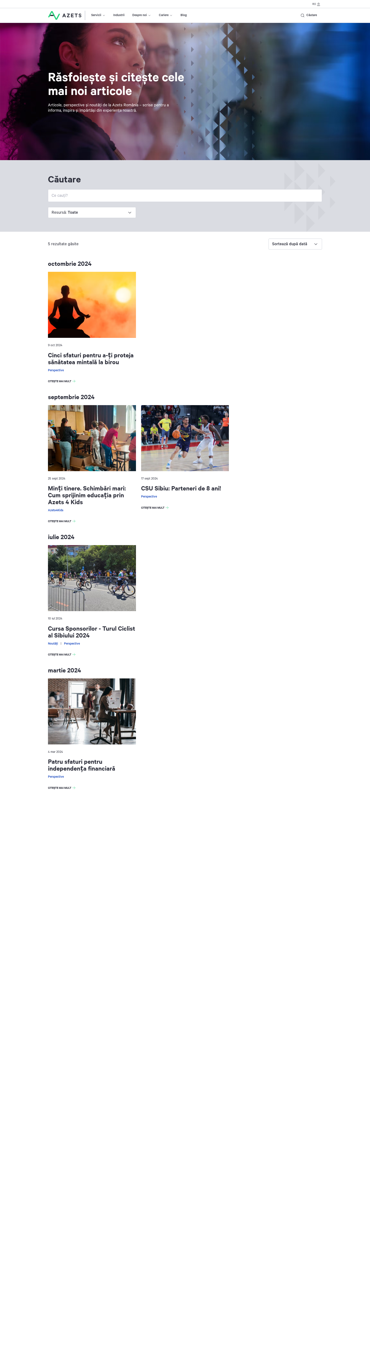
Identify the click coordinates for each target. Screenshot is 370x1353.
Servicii (96, 15)
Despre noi (139, 15)
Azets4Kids (55, 510)
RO (314, 4)
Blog (184, 15)
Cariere (164, 15)
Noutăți (53, 643)
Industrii (119, 15)
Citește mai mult (62, 382)
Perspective (56, 370)
